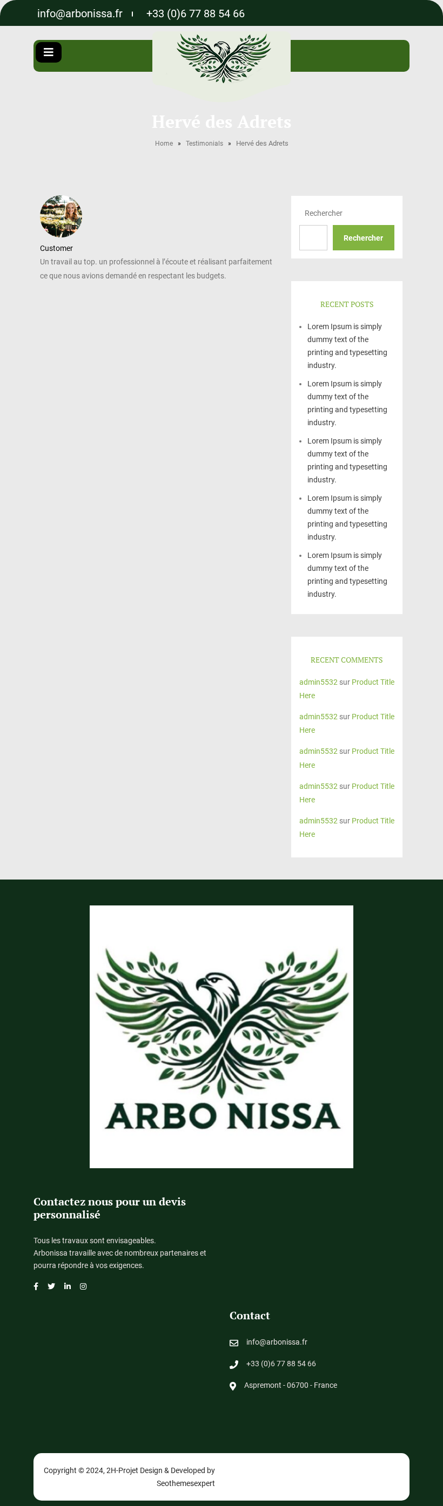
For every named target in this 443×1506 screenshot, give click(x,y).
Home (164, 143)
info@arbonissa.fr (80, 13)
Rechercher (324, 213)
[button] (49, 52)
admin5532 (318, 682)
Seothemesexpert (186, 1483)
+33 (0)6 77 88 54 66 (195, 13)
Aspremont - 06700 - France (290, 1385)
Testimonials (204, 143)
